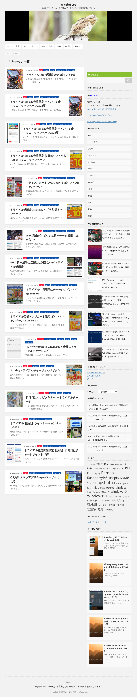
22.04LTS (91, 464)
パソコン (34, 46)
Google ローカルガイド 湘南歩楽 (101, 109)
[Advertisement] (108, 60)
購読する (94, 74)
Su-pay (52, 70)
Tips (96, 487)
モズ (101, 501)
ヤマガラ (108, 501)
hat (108, 468)
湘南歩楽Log (68, 4)
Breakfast (125, 464)
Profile (68, 46)
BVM (89, 468)
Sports (125, 483)
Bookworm (111, 464)
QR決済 (46, 70)
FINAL (101, 409)
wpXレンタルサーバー (97, 522)
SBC (89, 483)
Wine (110, 497)
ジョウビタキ (93, 500)
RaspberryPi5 (97, 477)
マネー (91, 169)
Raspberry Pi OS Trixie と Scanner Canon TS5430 (116, 648)
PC (123, 469)
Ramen (107, 472)
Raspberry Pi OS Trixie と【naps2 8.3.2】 (115, 538)
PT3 (54, 339)
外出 (25, 366)
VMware (96, 492)
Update (73, 339)
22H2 (99, 464)
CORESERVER (93, 375)
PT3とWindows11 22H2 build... (116, 349)
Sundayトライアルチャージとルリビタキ (35, 370)
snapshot (60, 339)
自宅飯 (111, 505)
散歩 (99, 505)
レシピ (91, 182)
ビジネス (92, 162)
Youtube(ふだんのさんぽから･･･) (102, 121)
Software (116, 483)
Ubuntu (110, 487)
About (58, 46)
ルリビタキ (28, 342)
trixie (102, 488)
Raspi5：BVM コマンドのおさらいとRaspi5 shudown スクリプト (116, 594)
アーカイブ (92, 391)
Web (25, 46)
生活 (51, 46)
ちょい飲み (93, 142)
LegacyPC (48, 339)
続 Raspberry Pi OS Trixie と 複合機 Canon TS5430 (116, 567)
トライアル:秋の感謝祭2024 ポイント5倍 (50, 74)
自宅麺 (120, 504)
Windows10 (119, 491)
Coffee (96, 469)
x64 (115, 496)
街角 (90, 209)
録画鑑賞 (109, 509)
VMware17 (105, 492)
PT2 (127, 468)
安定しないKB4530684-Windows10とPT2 (105, 426)
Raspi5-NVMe (119, 478)
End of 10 (102, 469)
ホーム (9, 46)
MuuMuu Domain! (96, 372)
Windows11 (97, 495)
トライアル (71, 70)
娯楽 (43, 46)
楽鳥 (104, 505)
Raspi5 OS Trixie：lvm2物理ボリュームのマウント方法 (116, 621)
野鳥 (100, 509)
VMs (89, 491)
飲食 (18, 46)
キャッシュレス (61, 70)
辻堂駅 (91, 509)
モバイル (92, 175)
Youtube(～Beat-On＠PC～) (99, 115)
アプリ (41, 285)
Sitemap (77, 46)
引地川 (92, 504)
